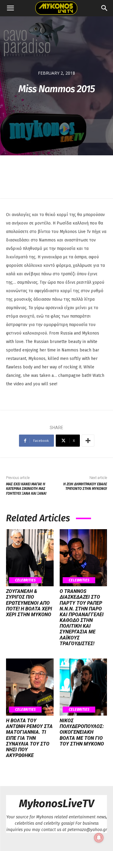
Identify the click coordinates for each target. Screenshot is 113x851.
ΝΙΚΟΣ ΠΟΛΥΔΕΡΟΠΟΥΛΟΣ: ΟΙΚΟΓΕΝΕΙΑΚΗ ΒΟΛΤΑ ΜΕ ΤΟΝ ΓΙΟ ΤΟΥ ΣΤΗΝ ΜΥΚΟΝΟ (82, 732)
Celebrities (25, 580)
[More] (88, 441)
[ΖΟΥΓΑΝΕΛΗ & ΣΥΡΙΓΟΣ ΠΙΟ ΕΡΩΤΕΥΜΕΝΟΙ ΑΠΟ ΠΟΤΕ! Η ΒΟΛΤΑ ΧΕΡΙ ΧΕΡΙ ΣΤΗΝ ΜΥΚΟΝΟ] (30, 557)
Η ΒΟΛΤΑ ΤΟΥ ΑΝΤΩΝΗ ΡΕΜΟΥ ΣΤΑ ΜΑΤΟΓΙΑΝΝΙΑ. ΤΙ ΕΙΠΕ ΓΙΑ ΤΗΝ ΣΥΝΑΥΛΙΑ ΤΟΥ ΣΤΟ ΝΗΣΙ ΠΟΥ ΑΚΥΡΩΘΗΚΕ (29, 738)
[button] (10, 8)
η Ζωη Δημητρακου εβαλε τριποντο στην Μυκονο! (85, 486)
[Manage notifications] (99, 838)
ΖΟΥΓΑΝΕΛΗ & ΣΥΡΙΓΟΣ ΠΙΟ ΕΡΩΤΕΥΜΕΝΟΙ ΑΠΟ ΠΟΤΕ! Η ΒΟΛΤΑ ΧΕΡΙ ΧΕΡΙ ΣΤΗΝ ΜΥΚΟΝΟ (29, 602)
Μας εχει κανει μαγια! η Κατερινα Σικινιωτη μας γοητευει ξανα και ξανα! (26, 489)
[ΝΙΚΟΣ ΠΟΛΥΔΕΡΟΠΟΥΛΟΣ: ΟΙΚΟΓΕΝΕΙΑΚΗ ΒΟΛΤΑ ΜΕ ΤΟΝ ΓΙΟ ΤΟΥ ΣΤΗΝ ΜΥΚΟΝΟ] (83, 687)
